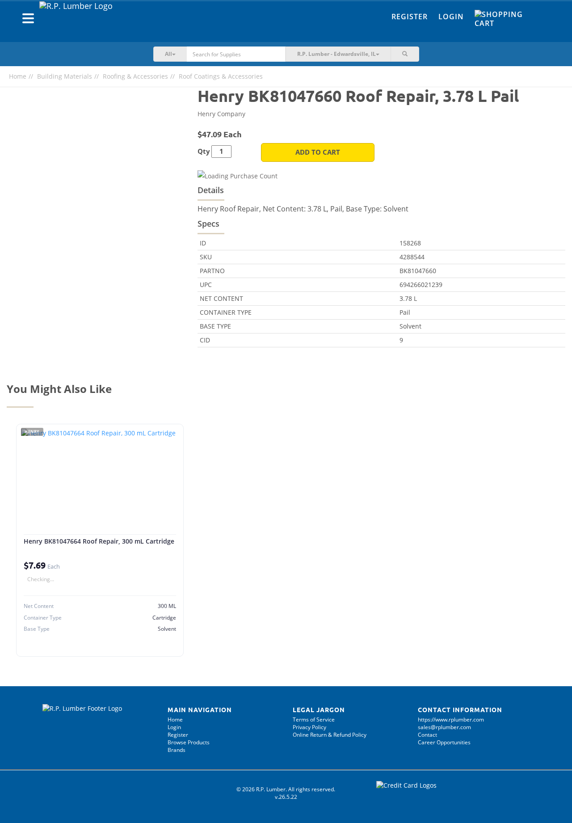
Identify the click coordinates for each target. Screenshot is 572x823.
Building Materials (64, 76)
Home (17, 76)
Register (409, 16)
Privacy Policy (309, 727)
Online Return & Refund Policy (329, 735)
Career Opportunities (444, 742)
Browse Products (189, 742)
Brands (176, 750)
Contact (427, 735)
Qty (204, 151)
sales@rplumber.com (444, 727)
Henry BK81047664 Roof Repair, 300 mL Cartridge (99, 541)
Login (451, 16)
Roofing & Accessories (135, 76)
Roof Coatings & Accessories (221, 76)
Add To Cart (317, 152)
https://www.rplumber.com (451, 719)
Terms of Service (314, 719)
